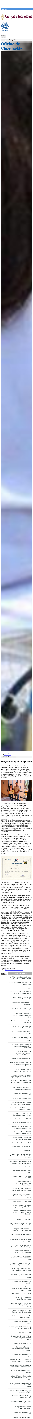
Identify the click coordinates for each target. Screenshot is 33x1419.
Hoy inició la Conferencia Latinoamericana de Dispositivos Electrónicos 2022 (21, 1348)
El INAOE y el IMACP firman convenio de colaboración (22, 1027)
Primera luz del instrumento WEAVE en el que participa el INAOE (20, 992)
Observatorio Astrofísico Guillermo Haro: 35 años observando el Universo (21, 1275)
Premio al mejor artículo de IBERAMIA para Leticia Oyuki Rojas (22, 1015)
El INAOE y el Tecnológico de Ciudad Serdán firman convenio (22, 1114)
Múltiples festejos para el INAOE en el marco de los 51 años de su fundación (20, 1064)
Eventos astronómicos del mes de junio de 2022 (21, 1413)
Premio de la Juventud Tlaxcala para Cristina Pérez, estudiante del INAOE (20, 1304)
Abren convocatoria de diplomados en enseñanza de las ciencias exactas (20, 1235)
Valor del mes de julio (25, 1332)
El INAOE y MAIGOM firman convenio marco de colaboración (21, 1189)
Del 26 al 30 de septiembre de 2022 (21, 1294)
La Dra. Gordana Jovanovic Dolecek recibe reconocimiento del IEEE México (20, 1384)
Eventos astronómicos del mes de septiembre (21, 1282)
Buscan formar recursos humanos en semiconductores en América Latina (20, 1366)
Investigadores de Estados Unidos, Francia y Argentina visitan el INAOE (21, 1337)
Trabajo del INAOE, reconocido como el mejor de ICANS (21, 1177)
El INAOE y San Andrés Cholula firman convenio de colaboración (21, 1311)
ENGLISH (4, 9)
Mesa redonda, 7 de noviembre (22, 1098)
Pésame (29, 988)
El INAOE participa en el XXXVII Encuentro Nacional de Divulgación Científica (20, 1155)
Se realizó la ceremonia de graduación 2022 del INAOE (22, 1070)
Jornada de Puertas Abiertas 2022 (21, 1058)
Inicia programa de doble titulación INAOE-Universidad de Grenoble (21, 1103)
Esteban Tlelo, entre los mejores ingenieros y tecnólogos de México (21, 1076)
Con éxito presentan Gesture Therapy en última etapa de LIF (20, 1327)
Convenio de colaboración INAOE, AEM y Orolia (20, 1402)
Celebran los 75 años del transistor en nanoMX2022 (20, 983)
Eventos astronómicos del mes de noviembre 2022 (21, 1094)
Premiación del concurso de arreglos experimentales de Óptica (20, 1391)
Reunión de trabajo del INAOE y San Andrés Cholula (21, 1396)
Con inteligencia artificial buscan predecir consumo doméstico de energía (21, 1038)
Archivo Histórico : (4, 973)
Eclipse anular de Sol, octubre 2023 (21, 1146)
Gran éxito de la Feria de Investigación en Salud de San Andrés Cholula (22, 1183)
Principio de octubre (25, 1167)
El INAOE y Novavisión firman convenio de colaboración (21, 1138)
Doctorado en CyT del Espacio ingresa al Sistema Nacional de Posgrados (22, 1212)
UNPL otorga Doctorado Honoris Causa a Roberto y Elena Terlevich (21, 1269)
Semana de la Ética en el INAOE (21, 1122)
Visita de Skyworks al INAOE (22, 1343)
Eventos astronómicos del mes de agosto (21, 1322)
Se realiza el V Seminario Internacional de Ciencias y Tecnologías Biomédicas (23, 1053)
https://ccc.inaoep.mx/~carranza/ (14, 970)
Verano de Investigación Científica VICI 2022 (21, 1371)
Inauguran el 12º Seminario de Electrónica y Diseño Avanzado (22, 1229)
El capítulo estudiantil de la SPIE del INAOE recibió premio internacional (20, 1264)
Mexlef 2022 (27, 1150)
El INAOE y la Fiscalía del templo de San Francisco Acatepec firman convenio (21, 1082)
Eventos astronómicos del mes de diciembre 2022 (21, 1003)
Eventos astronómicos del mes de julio (21, 1355)
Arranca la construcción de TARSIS (20, 1119)
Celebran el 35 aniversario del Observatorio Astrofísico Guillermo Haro (21, 1257)
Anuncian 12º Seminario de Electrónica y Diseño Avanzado (22, 1251)
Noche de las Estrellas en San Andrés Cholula (20, 1032)
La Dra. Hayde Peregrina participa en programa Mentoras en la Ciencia (20, 1162)
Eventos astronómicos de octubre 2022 (21, 1171)
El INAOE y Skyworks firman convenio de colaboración (22, 998)
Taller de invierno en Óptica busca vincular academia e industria (21, 1009)
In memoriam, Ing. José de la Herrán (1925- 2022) (20, 1240)
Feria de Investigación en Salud (22, 1201)
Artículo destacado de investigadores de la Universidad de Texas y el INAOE (20, 1195)
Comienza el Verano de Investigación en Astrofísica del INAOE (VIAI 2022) (20, 1377)
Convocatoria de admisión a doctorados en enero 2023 (23, 1218)
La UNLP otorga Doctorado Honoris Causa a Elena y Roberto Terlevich (20, 977)
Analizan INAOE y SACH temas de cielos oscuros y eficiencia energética (20, 1360)
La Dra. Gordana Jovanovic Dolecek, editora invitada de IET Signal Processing (21, 1288)
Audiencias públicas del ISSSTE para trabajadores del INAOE (21, 1127)
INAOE (6, 753)
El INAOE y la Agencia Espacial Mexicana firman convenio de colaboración (21, 1046)
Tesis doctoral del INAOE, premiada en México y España (20, 1108)
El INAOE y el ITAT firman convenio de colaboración (23, 1298)
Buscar (3, 37)
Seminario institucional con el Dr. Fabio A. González (21, 1316)
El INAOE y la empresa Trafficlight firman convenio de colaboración (20, 1224)
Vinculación (7, 755)
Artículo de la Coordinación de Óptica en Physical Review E (22, 1088)
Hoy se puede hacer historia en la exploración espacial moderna (21, 1206)
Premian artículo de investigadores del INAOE (21, 1021)
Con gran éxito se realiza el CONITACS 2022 (23, 1407)
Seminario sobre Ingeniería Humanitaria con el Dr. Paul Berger (21, 1246)
